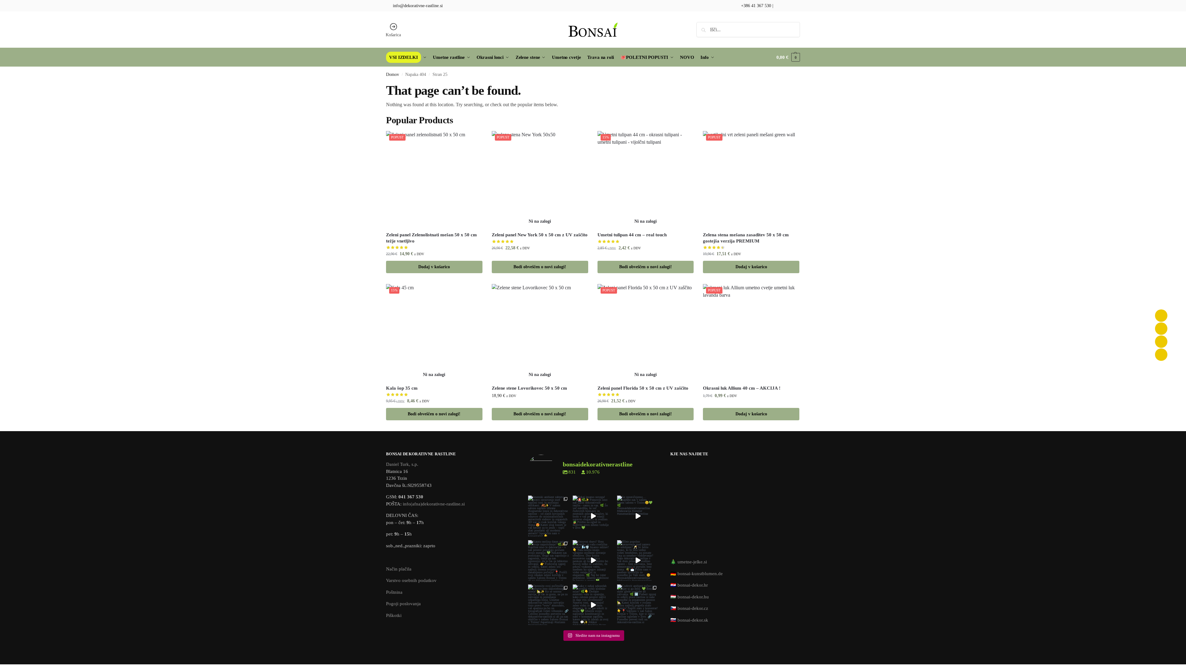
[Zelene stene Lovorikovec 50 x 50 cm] (540, 332)
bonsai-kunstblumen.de (700, 573)
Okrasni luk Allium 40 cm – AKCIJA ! (741, 388)
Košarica (393, 35)
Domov (392, 74)
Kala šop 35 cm (402, 388)
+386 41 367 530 (755, 5)
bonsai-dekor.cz (692, 608)
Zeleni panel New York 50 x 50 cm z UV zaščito (540, 234)
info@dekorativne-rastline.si (418, 5)
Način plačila (398, 568)
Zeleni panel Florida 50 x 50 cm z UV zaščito (642, 388)
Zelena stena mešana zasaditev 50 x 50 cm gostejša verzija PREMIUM (746, 237)
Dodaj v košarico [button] (434, 267)
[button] (788, 57)
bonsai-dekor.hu (693, 596)
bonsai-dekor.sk (692, 620)
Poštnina (394, 592)
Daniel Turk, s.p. (402, 464)
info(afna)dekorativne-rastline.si (434, 503)
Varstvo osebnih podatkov (411, 580)
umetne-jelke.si (692, 561)
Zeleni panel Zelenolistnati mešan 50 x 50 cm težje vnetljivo (431, 237)
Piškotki (394, 615)
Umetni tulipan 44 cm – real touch (632, 234)
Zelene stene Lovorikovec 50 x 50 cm (529, 388)
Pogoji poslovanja (403, 603)
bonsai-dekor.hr (692, 585)
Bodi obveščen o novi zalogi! (539, 267)
